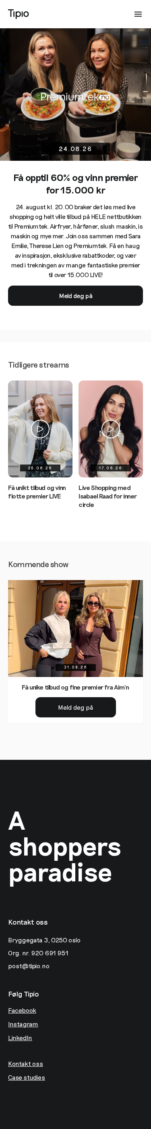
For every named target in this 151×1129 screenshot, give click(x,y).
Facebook (22, 1010)
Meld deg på (76, 295)
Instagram (23, 1024)
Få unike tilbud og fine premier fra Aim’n (75, 687)
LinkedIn (20, 1037)
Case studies (26, 1077)
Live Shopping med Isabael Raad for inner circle (108, 496)
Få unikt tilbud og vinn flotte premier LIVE (37, 492)
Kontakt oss (25, 1063)
